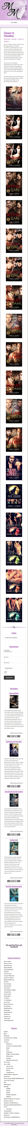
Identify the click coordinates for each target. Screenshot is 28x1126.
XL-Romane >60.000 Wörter (12, 1117)
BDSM (6, 1031)
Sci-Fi (5, 1107)
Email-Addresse (8, 651)
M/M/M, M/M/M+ (11, 1094)
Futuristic (9, 1109)
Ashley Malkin (8, 967)
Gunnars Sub (14, 840)
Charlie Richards (8, 969)
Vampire (8, 1058)
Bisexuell (6, 1035)
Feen (7, 1050)
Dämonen (9, 1044)
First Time (7, 1062)
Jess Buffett (7, 992)
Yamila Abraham (8, 1020)
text (6, 673)
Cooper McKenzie (9, 975)
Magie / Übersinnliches (12, 1054)
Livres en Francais (9, 1080)
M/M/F (8, 1092)
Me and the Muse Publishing (14, 10)
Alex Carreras (8, 963)
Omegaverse (10, 1072)
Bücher (14, 39)
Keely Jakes (7, 996)
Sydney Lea (7, 1016)
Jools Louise (7, 994)
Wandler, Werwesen (12, 1060)
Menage (6, 1086)
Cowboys (6, 1040)
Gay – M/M (7, 1064)
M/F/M (8, 1090)
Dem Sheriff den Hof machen (14, 791)
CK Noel (6, 971)
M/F (5, 1082)
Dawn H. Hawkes (9, 977)
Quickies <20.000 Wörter (11, 1103)
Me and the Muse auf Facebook (14, 946)
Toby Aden (7, 1018)
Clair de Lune (7, 973)
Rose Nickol (7, 1006)
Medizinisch (7, 1084)
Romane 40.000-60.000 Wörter (13, 1105)
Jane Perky (7, 988)
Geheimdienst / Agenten (11, 1074)
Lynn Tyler (7, 1002)
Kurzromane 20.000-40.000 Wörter (14, 1078)
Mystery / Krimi (8, 1101)
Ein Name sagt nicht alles (14, 741)
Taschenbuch (7, 1111)
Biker (5, 1033)
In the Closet (9, 1068)
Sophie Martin (8, 1012)
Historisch (7, 1076)
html (6, 671)
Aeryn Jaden (7, 961)
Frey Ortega (7, 984)
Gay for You (9, 1066)
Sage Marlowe (8, 1008)
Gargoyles (9, 1052)
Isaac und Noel (14, 693)
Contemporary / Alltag (10, 1037)
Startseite (7, 39)
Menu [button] (15, 22)
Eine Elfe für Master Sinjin (14, 886)
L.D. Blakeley (7, 1000)
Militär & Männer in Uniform (12, 1098)
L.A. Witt (6, 998)
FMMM (8, 1088)
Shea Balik (7, 1010)
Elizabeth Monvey (9, 979)
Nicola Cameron (8, 1004)
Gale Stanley (7, 986)
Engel (7, 1048)
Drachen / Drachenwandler (14, 1046)
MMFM (8, 1096)
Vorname (6, 657)
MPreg (8, 1070)
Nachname (6, 662)
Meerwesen (9, 1056)
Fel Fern (6, 981)
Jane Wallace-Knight (10, 990)
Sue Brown (7, 1014)
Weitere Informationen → (17, 733)
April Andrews (8, 965)
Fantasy (6, 1042)
